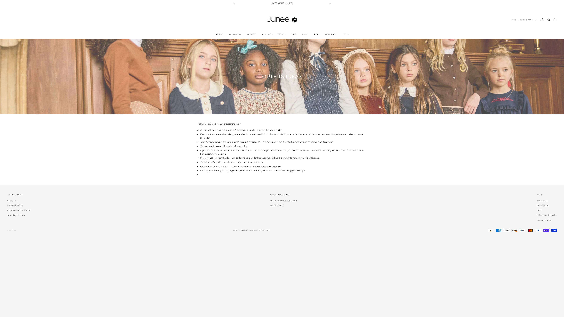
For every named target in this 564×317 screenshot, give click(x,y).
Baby (316, 34)
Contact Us (542, 205)
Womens (251, 34)
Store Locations (15, 205)
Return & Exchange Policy (283, 200)
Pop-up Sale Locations (18, 210)
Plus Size (267, 34)
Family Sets (331, 34)
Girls (293, 34)
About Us (12, 200)
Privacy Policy (544, 220)
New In (219, 34)
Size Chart (542, 200)
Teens (281, 34)
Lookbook (235, 34)
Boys (305, 34)
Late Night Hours (282, 3)
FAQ (539, 210)
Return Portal (277, 205)
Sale (345, 34)
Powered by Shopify (259, 231)
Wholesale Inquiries (547, 215)
